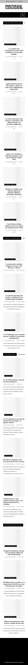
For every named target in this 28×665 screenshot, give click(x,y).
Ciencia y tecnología (10, 259)
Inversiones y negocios (10, 44)
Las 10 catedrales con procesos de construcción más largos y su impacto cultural (13, 420)
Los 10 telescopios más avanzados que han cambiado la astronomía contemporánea (14, 336)
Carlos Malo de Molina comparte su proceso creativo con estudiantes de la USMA (14, 225)
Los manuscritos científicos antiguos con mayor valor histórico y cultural (14, 266)
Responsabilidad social (10, 577)
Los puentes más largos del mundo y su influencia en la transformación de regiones (14, 297)
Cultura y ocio (8, 375)
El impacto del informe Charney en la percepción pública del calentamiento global (14, 552)
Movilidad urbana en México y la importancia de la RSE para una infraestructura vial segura (14, 584)
